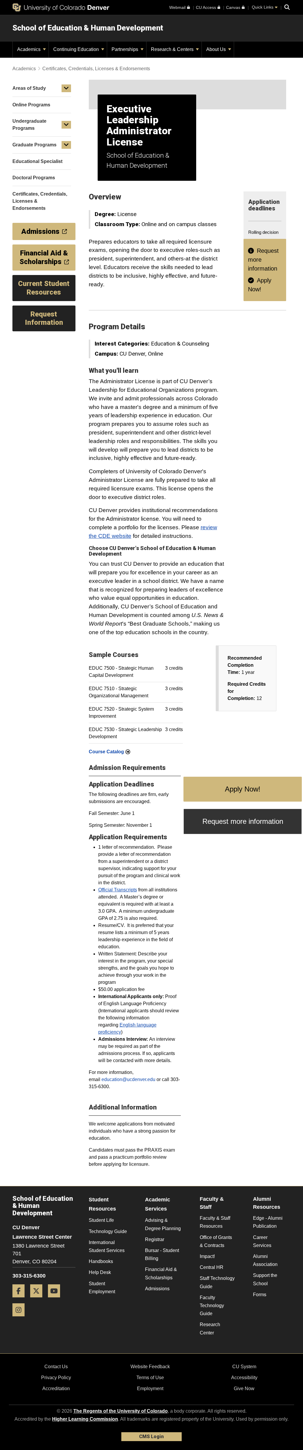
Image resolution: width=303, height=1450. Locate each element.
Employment (150, 1388)
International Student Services (107, 1246)
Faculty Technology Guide (212, 1305)
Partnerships (125, 49)
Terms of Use (150, 1377)
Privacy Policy (56, 1377)
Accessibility (244, 1377)
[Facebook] (20, 1299)
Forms (259, 1294)
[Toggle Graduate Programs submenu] (66, 145)
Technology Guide (108, 1231)
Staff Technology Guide (217, 1282)
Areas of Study (29, 88)
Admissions (157, 1288)
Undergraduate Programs (29, 125)
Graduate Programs (34, 144)
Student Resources (102, 1204)
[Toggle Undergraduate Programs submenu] (66, 125)
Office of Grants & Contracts (216, 1241)
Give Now (244, 1388)
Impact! (207, 1256)
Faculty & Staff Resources (215, 1222)
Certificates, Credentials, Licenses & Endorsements (96, 68)
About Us (216, 49)
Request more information (242, 821)
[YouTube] (56, 1299)
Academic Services (157, 1204)
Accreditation (56, 1388)
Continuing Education (76, 49)
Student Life (101, 1220)
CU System (244, 1366)
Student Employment (102, 1287)
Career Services (262, 1241)
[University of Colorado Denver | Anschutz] (60, 7)
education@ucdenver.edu (129, 1079)
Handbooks (101, 1261)
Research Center (210, 1328)
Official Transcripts (117, 889)
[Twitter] (38, 1299)
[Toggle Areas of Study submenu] (66, 88)
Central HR (211, 1267)
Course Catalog (106, 751)
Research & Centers (173, 49)
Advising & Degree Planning (163, 1224)
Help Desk (100, 1272)
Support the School (265, 1279)
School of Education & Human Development (87, 27)
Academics (29, 49)
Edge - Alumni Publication (268, 1222)
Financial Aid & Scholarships (161, 1273)
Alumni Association (265, 1260)
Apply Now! (242, 789)
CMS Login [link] (151, 1436)
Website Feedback (150, 1366)
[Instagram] (20, 1318)
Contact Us (56, 1366)
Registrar (154, 1239)
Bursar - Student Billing (162, 1254)
